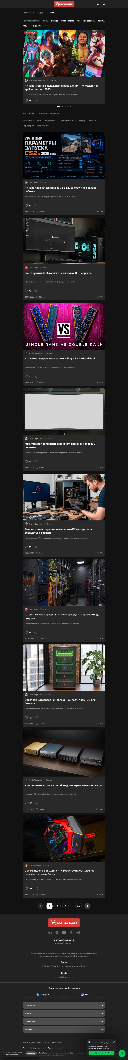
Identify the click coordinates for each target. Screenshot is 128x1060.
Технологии (36, 25)
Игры (45, 20)
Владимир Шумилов (37, 80)
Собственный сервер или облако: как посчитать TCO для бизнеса (60, 701)
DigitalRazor (33, 182)
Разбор (54, 20)
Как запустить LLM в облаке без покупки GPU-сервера (58, 273)
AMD (25, 25)
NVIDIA (101, 20)
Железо (92, 120)
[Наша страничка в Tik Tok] (71, 933)
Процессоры (88, 20)
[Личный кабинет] (103, 4)
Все (24, 113)
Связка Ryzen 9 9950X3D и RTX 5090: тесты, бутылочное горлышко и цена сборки (59, 872)
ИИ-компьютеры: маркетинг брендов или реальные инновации (63, 785)
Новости (43, 113)
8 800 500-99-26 (64, 940)
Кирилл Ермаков (35, 438)
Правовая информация (56, 1048)
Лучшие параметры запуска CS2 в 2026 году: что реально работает (60, 189)
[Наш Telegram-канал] (78, 933)
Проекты (54, 113)
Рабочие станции (68, 120)
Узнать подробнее (11, 1054)
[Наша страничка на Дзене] (57, 933)
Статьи (32, 113)
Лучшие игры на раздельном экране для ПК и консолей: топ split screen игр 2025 (61, 87)
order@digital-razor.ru (64, 977)
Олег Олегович (35, 865)
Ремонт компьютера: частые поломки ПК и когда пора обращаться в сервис (58, 530)
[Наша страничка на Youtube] (64, 933)
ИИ (78, 20)
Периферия (28, 125)
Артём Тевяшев (35, 353)
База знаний (42, 125)
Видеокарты (67, 20)
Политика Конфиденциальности (34, 1048)
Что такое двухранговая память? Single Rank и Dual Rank (60, 358)
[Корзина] (97, 4)
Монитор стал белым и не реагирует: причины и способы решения (60, 445)
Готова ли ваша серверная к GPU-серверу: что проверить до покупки (62, 616)
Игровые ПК (51, 120)
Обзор (82, 120)
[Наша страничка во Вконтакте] (50, 933)
